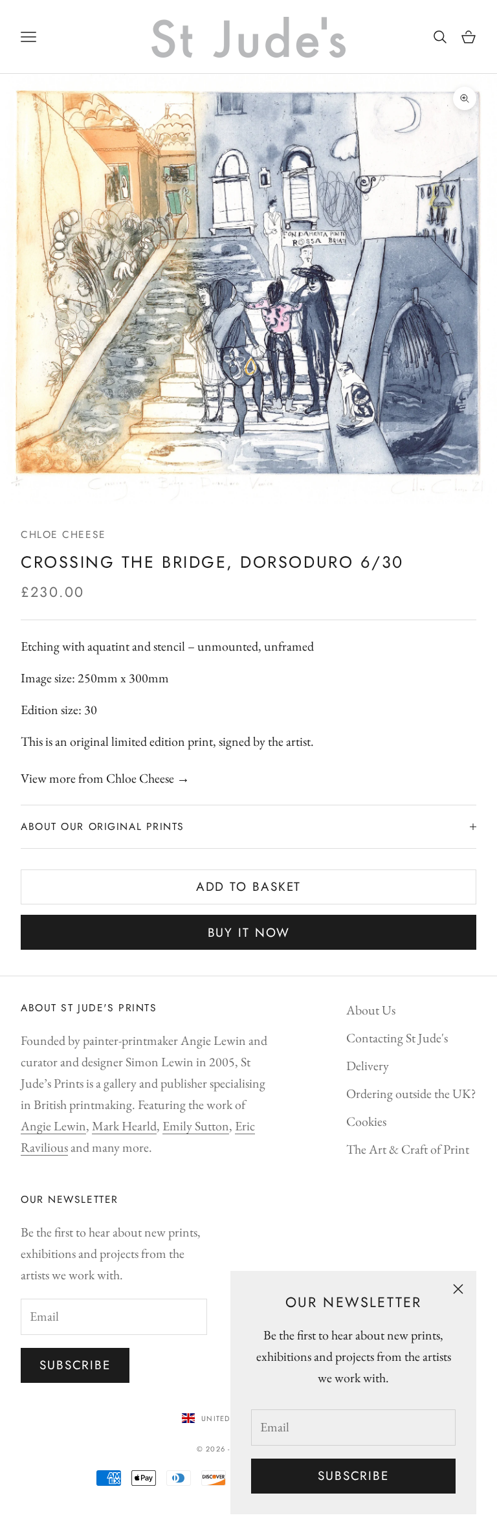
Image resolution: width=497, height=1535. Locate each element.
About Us (370, 1010)
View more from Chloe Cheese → (105, 778)
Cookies (366, 1121)
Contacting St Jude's (397, 1037)
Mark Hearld (124, 1125)
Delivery (367, 1065)
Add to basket (249, 886)
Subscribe (353, 1476)
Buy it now (249, 932)
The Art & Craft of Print (407, 1149)
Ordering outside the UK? (411, 1093)
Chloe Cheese (63, 534)
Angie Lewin (53, 1125)
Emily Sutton (195, 1125)
